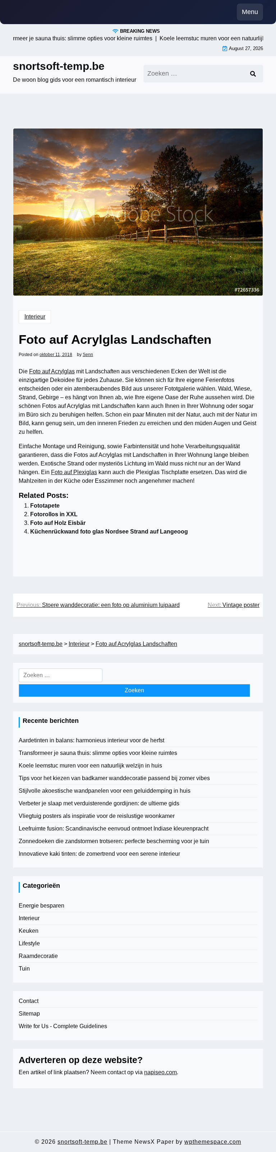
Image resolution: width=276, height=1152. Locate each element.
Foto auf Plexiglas (74, 472)
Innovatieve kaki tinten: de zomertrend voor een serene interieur (99, 854)
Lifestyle (29, 943)
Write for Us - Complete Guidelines (63, 1026)
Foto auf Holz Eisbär (58, 523)
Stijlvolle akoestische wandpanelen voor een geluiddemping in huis (104, 791)
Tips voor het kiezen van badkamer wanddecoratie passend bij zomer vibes (114, 778)
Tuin (24, 969)
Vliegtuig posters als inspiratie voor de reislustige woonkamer (97, 816)
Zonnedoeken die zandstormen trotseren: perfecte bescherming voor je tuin (114, 841)
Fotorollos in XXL (54, 514)
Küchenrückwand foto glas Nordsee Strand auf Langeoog (109, 531)
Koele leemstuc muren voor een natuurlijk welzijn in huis (90, 765)
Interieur (34, 317)
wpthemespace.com (212, 1142)
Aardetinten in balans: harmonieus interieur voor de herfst (91, 740)
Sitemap (29, 1014)
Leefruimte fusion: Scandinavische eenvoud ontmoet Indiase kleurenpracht (113, 828)
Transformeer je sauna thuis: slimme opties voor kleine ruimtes (98, 753)
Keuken (28, 931)
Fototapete (45, 506)
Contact (28, 1001)
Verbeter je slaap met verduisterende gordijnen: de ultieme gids (99, 803)
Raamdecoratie (38, 956)
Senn (88, 354)
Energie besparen (41, 906)
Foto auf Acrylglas (52, 371)
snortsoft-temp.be (59, 66)
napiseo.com (160, 1072)
